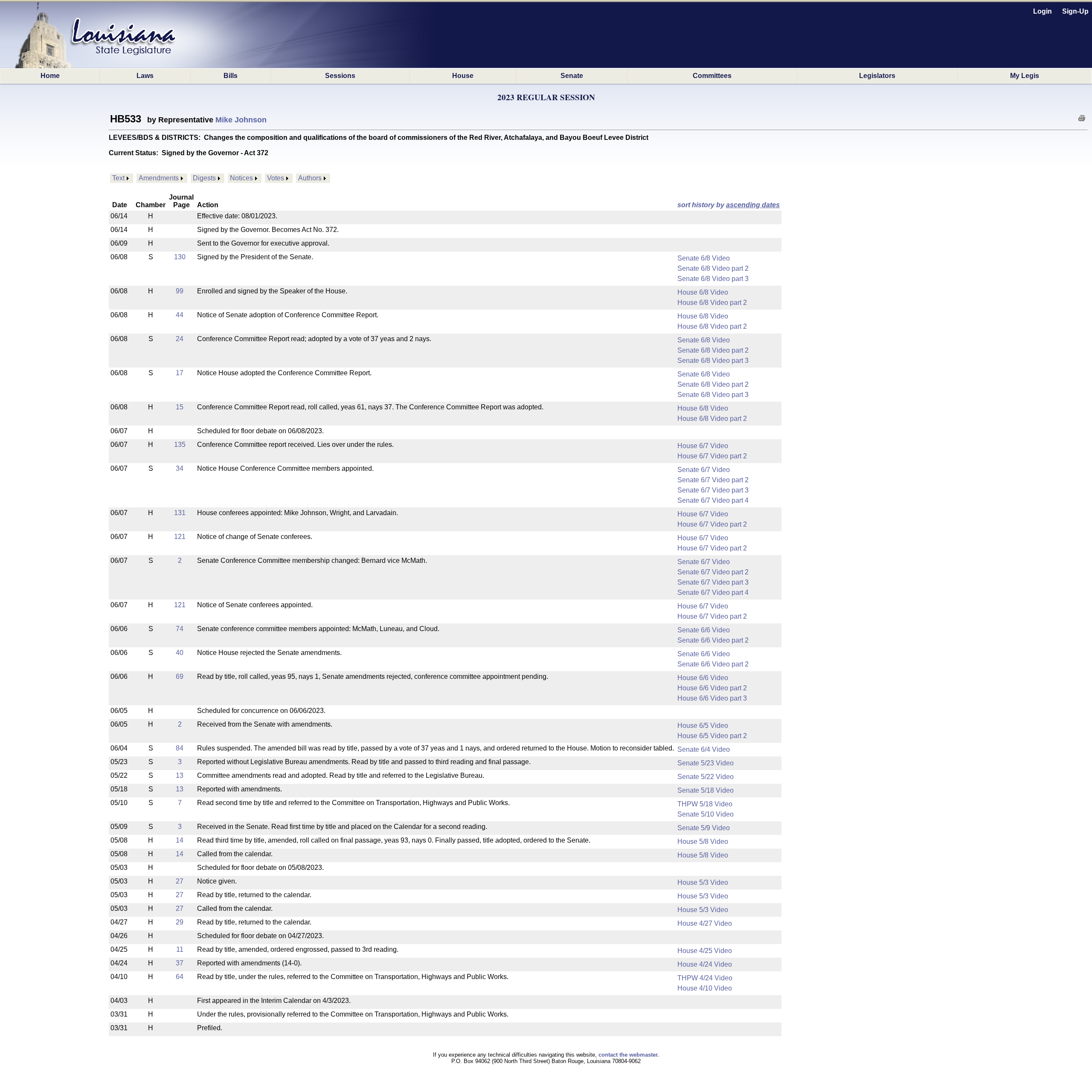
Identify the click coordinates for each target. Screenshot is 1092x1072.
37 (179, 963)
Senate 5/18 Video (705, 790)
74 (179, 628)
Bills (231, 75)
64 (179, 976)
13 (179, 775)
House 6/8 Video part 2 (712, 302)
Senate (572, 75)
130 (180, 257)
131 (180, 512)
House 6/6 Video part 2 (712, 688)
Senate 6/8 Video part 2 (713, 268)
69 (179, 676)
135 (180, 444)
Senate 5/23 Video (705, 763)
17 (179, 373)
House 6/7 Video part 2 (712, 456)
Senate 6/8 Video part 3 (713, 278)
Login (1042, 11)
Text (118, 178)
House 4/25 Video (704, 950)
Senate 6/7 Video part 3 (713, 490)
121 (180, 536)
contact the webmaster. (628, 1055)
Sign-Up (1075, 11)
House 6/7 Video (702, 445)
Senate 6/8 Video (703, 258)
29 (179, 922)
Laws (145, 75)
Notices (241, 178)
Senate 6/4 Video (703, 749)
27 (179, 881)
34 (179, 468)
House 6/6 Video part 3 (712, 698)
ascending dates (753, 205)
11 (179, 949)
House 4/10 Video (704, 988)
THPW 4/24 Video (704, 978)
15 (179, 407)
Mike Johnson (241, 120)
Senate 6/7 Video (703, 469)
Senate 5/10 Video (705, 814)
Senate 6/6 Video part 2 (713, 640)
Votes (275, 178)
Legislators (877, 75)
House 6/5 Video (702, 725)
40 (179, 652)
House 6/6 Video (702, 677)
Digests (204, 178)
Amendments (159, 178)
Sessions (340, 75)
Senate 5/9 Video (703, 828)
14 (179, 840)
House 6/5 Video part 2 (712, 735)
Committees (712, 75)
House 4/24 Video (704, 964)
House (462, 75)
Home (50, 75)
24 (179, 338)
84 (179, 748)
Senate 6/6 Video (703, 630)
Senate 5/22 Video (705, 776)
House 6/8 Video (702, 292)
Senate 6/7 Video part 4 (713, 500)
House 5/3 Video (702, 882)
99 (179, 291)
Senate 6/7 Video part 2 (713, 480)
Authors (310, 178)
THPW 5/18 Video (704, 804)
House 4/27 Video (704, 923)
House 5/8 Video (702, 841)
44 (179, 315)
